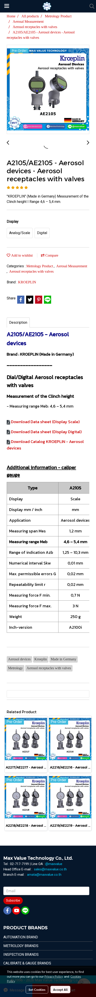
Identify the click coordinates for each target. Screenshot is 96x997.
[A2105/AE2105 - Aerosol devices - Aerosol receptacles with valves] (48, 89)
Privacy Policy (53, 976)
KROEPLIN (27, 282)
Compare (51, 255)
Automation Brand (20, 937)
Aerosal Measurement (71, 266)
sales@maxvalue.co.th (50, 869)
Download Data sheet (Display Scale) (45, 421)
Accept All (60, 989)
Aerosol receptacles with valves (31, 271)
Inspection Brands (21, 954)
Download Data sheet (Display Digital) (46, 431)
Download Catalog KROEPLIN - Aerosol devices (45, 444)
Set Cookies (37, 989)
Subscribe (13, 900)
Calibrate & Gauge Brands (27, 963)
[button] (90, 6)
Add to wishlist (21, 255)
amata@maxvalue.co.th (44, 875)
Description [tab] (18, 322)
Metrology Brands (20, 946)
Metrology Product (40, 266)
